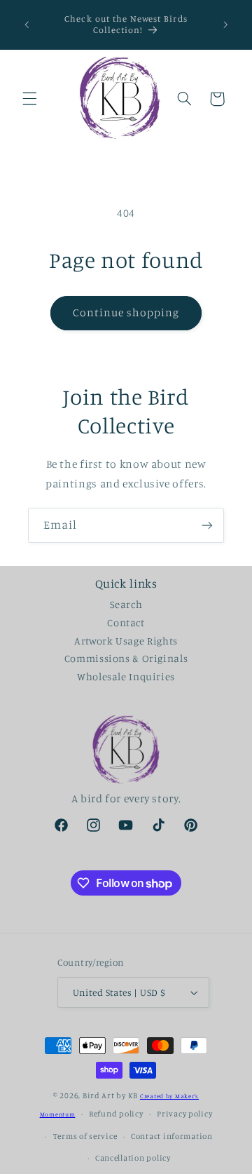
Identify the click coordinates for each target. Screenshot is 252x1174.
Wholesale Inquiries (126, 676)
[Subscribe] (207, 525)
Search (126, 604)
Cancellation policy (133, 1158)
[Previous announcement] (26, 24)
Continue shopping (126, 312)
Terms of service (85, 1136)
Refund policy (116, 1114)
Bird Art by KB (110, 1095)
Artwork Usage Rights (126, 641)
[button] (29, 99)
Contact (125, 622)
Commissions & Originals (126, 658)
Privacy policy (184, 1114)
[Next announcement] (225, 24)
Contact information (172, 1136)
